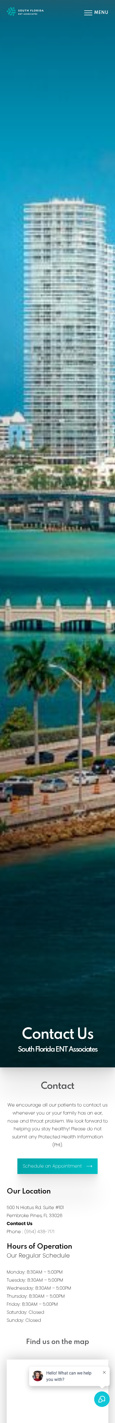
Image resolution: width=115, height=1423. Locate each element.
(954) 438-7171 (39, 1231)
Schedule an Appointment (52, 1166)
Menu (101, 12)
